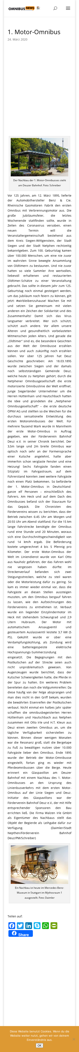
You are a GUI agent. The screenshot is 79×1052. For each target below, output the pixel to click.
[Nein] (74, 1039)
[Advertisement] (39, 94)
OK (39, 1045)
